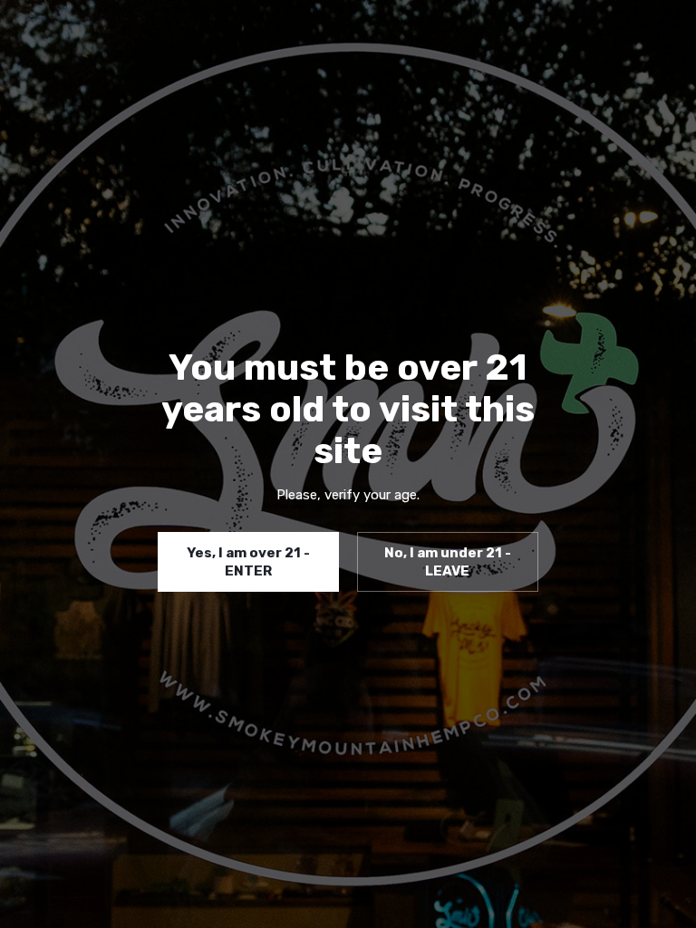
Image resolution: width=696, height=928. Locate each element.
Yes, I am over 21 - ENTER (248, 562)
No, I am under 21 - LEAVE (447, 562)
